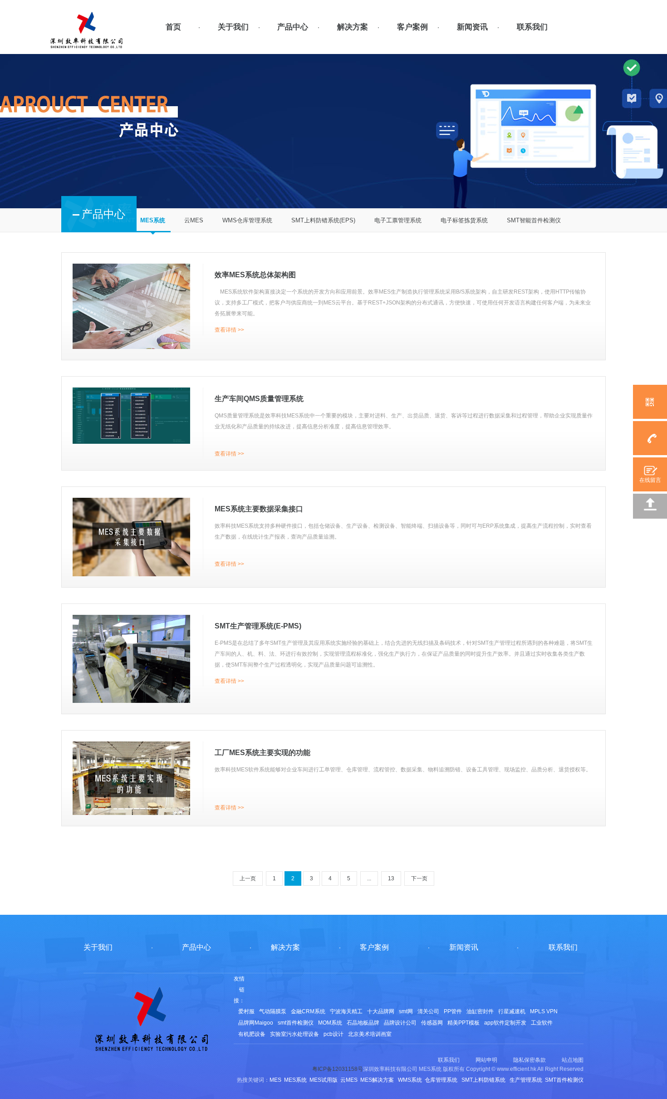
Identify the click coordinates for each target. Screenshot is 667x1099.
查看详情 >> (229, 330)
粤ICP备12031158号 (337, 1069)
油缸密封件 (480, 1011)
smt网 (406, 1011)
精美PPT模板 (463, 1023)
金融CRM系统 (308, 1011)
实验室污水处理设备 (294, 1034)
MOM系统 (330, 1023)
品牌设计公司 (400, 1023)
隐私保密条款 (529, 1060)
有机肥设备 (251, 1034)
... (369, 878)
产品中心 (292, 27)
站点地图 (573, 1060)
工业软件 (542, 1023)
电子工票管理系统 (398, 220)
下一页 (419, 878)
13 (391, 878)
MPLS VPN (544, 1011)
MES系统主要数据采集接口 (259, 509)
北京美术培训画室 (370, 1034)
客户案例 (412, 27)
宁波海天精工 (346, 1011)
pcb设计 (333, 1034)
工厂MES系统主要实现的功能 (262, 752)
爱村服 (246, 1011)
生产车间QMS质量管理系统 (259, 398)
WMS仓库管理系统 (247, 220)
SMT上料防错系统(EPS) (323, 220)
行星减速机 (511, 1011)
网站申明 (486, 1060)
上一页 (248, 878)
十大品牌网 (380, 1011)
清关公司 (428, 1011)
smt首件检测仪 (296, 1023)
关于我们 (233, 27)
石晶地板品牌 (363, 1023)
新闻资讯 (472, 27)
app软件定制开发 (505, 1023)
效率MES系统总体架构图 (255, 275)
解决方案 (352, 27)
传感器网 (432, 1023)
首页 (173, 27)
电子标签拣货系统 (464, 220)
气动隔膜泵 (272, 1011)
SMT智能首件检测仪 (534, 220)
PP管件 (453, 1011)
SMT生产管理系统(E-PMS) (258, 626)
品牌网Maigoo (255, 1023)
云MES (193, 220)
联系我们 (532, 27)
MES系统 (152, 220)
